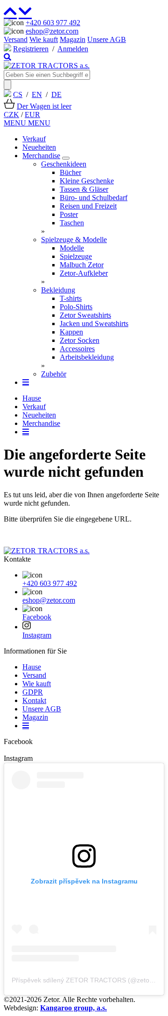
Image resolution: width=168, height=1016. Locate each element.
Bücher (70, 172)
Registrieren (31, 49)
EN (37, 94)
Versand (16, 39)
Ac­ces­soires (77, 349)
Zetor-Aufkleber (84, 273)
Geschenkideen (63, 164)
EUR (32, 114)
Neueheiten (39, 147)
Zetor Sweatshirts (85, 315)
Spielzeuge (76, 256)
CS (17, 94)
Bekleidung (58, 290)
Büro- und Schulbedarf (93, 198)
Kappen (71, 332)
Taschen (72, 223)
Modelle (72, 248)
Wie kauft (43, 39)
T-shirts (71, 298)
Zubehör (53, 374)
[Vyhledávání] (7, 57)
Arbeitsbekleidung (87, 357)
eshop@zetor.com (52, 31)
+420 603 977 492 (53, 23)
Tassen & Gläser (84, 189)
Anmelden (72, 49)
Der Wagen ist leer (44, 106)
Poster (69, 214)
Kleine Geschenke (87, 181)
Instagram (36, 635)
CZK (11, 114)
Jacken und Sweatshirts (94, 323)
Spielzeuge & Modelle (74, 240)
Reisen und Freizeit (88, 206)
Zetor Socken (79, 340)
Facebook (36, 617)
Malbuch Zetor (82, 265)
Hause (31, 398)
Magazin (72, 39)
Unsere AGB (106, 39)
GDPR (32, 692)
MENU (16, 123)
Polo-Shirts (76, 307)
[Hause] (47, 66)
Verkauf (34, 139)
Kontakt (34, 700)
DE (56, 94)
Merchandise (41, 156)
